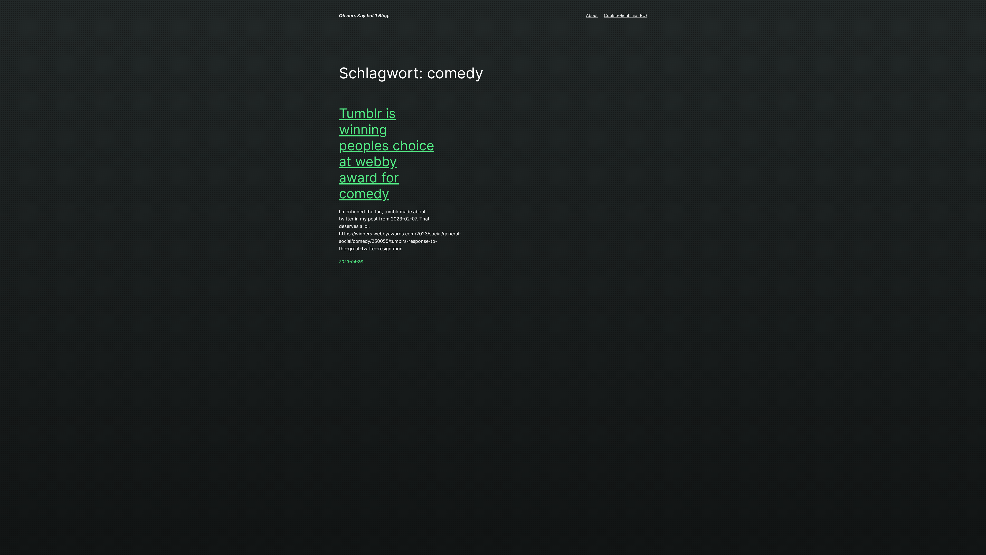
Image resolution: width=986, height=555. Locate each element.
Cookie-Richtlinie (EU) (625, 15)
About (592, 15)
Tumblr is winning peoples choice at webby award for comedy (386, 154)
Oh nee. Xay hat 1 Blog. (364, 15)
